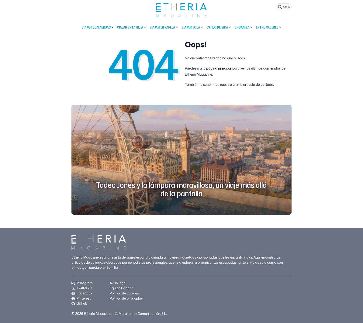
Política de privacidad (126, 298)
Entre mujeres (267, 27)
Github (81, 303)
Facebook (84, 293)
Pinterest (83, 298)
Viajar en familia (130, 27)
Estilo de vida (217, 27)
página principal (219, 68)
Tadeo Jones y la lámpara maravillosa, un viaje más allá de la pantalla (181, 189)
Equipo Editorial (122, 288)
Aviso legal (118, 282)
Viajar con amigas (96, 27)
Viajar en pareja (162, 27)
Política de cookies (124, 293)
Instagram (84, 282)
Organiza (242, 27)
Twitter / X (84, 288)
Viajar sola (191, 27)
